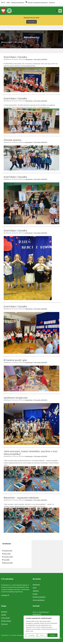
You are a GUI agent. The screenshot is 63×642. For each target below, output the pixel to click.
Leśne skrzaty (5, 618)
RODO (8, 2)
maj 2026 (6, 559)
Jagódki (3, 614)
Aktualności (36, 584)
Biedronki (4, 611)
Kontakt (35, 594)
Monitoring (52, 2)
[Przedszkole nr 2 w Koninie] (7, 10)
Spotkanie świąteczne (16, 397)
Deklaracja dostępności (17, 2)
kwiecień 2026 (8, 563)
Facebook (4, 595)
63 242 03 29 (37, 614)
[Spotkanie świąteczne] (31, 424)
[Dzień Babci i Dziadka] (31, 79)
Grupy (34, 587)
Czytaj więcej (31, 21)
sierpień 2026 (8, 550)
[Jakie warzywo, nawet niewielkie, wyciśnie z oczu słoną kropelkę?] (31, 478)
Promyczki (4, 624)
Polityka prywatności (39, 597)
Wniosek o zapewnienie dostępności (38, 2)
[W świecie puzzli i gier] (31, 378)
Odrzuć (42, 635)
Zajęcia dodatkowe (38, 600)
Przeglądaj (31, 635)
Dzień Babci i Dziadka (15, 57)
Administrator (29, 59)
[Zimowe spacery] (31, 158)
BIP (2, 2)
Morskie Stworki (6, 621)
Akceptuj (52, 635)
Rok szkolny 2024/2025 (40, 59)
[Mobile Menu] (60, 10)
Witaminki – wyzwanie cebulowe (21, 497)
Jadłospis (36, 591)
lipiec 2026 (7, 553)
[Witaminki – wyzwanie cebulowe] (31, 520)
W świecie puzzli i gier (15, 360)
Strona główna (7, 42)
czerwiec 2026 (8, 556)
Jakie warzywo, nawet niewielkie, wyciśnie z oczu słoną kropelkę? (31, 452)
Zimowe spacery (12, 139)
